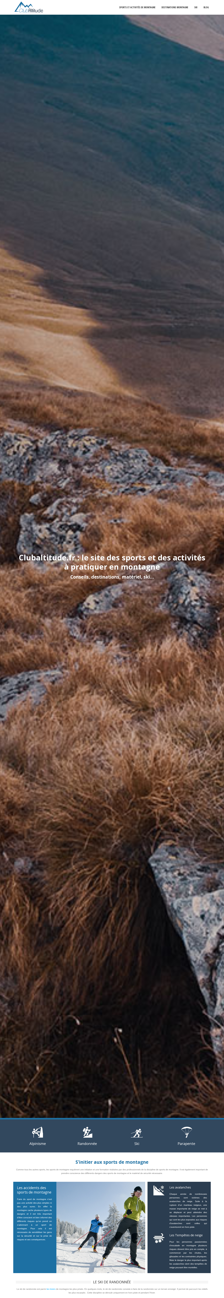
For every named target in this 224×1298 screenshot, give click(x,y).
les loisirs (51, 1289)
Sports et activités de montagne (137, 7)
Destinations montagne (175, 7)
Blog (206, 7)
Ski (195, 7)
